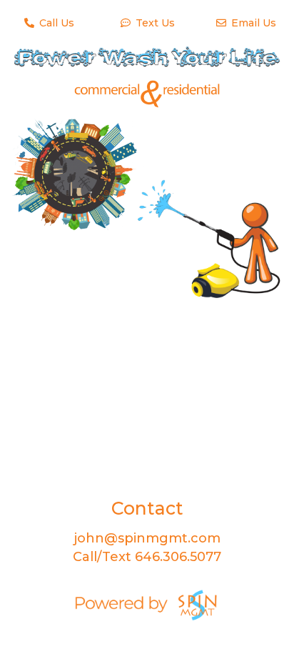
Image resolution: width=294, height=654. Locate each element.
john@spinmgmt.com (147, 538)
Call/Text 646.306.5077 (147, 557)
